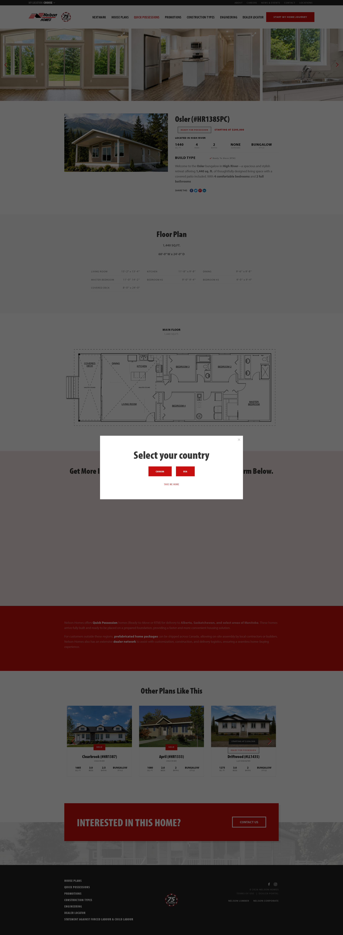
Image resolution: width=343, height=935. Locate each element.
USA (185, 471)
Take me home (171, 484)
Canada (160, 471)
